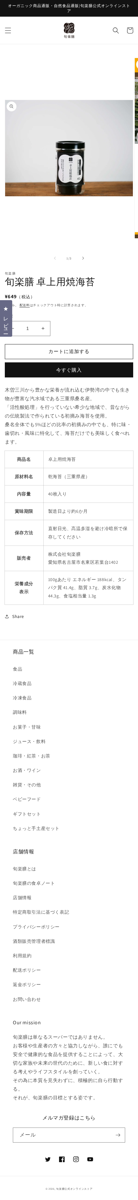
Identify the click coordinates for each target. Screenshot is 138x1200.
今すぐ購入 (69, 370)
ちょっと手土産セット (36, 828)
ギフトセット (27, 814)
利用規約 (22, 956)
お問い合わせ (27, 999)
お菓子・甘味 (27, 727)
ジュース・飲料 (29, 741)
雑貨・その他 (27, 785)
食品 (17, 669)
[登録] (118, 1135)
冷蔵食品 (22, 683)
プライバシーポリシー (36, 927)
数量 (9, 315)
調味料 (20, 712)
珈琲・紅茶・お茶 (31, 756)
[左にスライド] (55, 258)
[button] (8, 30)
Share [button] (18, 616)
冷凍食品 (22, 698)
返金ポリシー (27, 984)
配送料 (25, 305)
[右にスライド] (83, 258)
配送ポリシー (27, 970)
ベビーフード (27, 799)
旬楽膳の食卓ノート (34, 883)
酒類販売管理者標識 (34, 941)
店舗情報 (22, 897)
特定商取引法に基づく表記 (41, 912)
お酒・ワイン (27, 770)
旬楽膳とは (24, 869)
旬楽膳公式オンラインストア (74, 1188)
